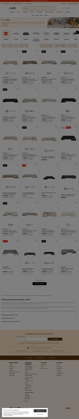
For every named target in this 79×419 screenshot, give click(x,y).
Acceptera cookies (40, 410)
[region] (25, 412)
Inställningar (40, 414)
